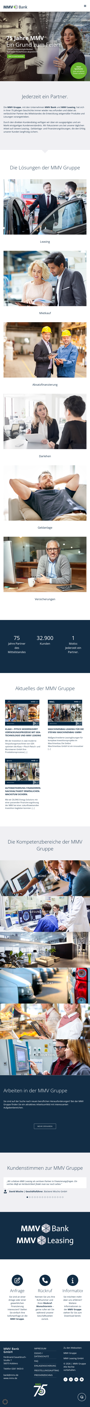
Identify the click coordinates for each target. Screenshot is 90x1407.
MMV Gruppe (70, 1364)
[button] (27, 1208)
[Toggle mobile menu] (85, 6)
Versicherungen (45, 599)
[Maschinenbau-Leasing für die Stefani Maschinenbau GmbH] (65, 699)
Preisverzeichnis (43, 1386)
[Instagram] (71, 1391)
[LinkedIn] (76, 1391)
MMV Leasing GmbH (74, 1369)
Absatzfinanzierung (45, 384)
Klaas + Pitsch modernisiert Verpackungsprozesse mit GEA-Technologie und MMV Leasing (23, 732)
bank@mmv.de (11, 1386)
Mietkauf (45, 313)
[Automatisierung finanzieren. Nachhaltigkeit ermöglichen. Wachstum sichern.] (22, 758)
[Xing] (82, 1391)
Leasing (45, 241)
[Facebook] (66, 1391)
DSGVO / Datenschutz (41, 1366)
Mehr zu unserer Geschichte (16, 56)
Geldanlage (45, 527)
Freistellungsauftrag (45, 1381)
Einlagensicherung (45, 1377)
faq (36, 1372)
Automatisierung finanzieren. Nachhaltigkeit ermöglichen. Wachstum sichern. (23, 791)
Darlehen (45, 456)
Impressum (40, 1359)
